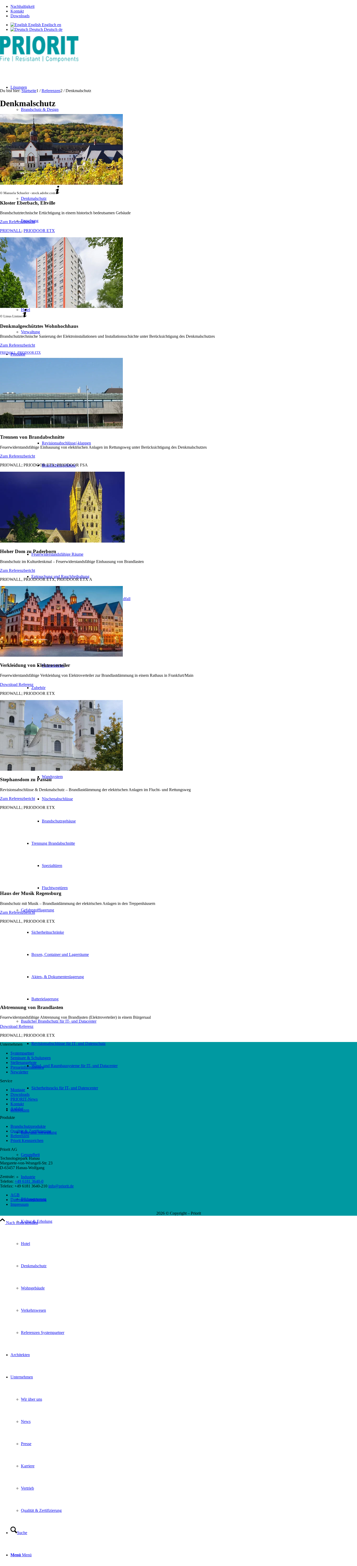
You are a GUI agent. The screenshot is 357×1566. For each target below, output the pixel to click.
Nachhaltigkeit (22, 6)
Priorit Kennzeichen (26, 1140)
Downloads (20, 16)
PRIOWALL (10, 230)
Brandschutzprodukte (28, 1126)
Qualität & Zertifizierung (30, 1131)
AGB (15, 1195)
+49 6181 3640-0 (29, 1181)
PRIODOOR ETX (39, 230)
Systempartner (22, 1053)
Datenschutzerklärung (28, 1199)
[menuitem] (183, 6)
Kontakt (17, 11)
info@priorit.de (61, 1186)
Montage (17, 1090)
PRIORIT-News (24, 1099)
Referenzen (19, 1136)
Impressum (19, 1204)
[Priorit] (39, 61)
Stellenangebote (23, 1062)
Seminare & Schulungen (30, 1058)
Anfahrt (16, 1108)
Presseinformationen (27, 1067)
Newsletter (19, 1072)
